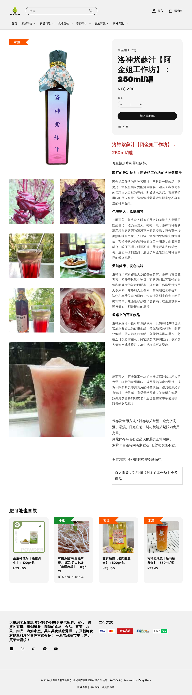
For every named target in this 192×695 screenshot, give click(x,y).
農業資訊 (100, 23)
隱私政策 (95, 687)
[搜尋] (91, 10)
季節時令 (81, 23)
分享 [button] (125, 126)
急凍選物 (63, 23)
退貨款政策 (108, 687)
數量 (120, 98)
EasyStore (144, 680)
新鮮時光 (27, 23)
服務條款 (82, 687)
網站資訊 (118, 23)
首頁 (14, 23)
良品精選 (45, 23)
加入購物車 (147, 116)
